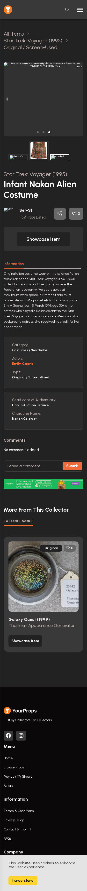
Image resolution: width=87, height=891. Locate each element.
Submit (72, 466)
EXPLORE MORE (18, 521)
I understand (23, 880)
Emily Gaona (22, 364)
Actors (8, 786)
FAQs (7, 838)
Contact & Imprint (17, 829)
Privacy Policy (14, 820)
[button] (38, 132)
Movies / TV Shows (18, 776)
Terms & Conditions (19, 811)
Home (8, 758)
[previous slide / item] (7, 99)
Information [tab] (14, 264)
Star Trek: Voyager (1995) (35, 174)
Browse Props (14, 767)
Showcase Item (43, 239)
